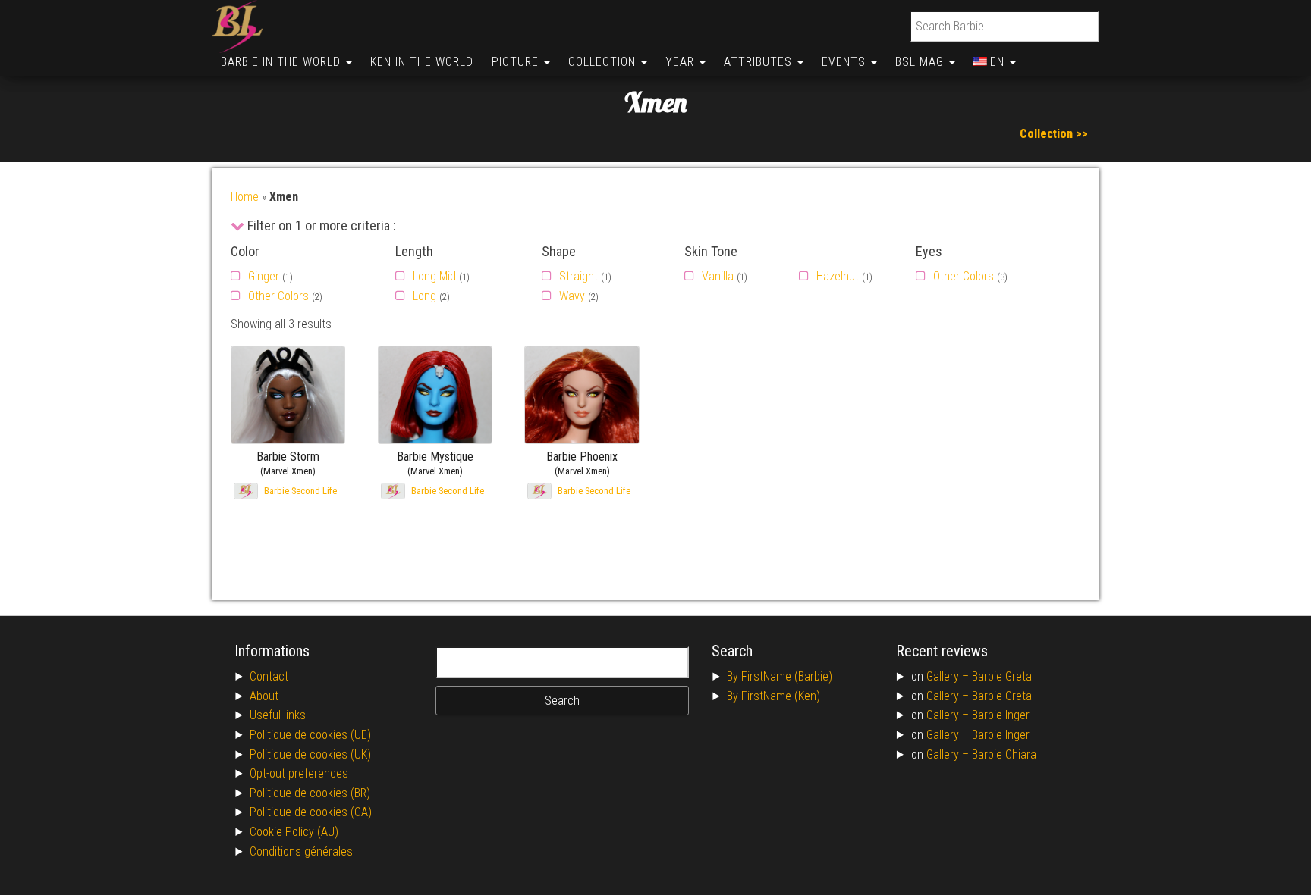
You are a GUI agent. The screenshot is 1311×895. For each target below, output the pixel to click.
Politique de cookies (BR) (310, 793)
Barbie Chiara (1004, 754)
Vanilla (718, 276)
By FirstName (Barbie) (779, 676)
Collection (604, 62)
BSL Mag (921, 62)
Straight (578, 276)
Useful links (278, 715)
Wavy (572, 296)
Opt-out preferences (299, 773)
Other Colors (278, 296)
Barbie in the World (282, 62)
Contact (269, 676)
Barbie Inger (1001, 715)
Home (245, 196)
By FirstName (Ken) (773, 696)
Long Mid (434, 276)
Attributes (760, 62)
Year (681, 62)
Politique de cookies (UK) (310, 754)
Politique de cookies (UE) (310, 735)
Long (424, 296)
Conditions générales (301, 851)
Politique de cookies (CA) (311, 812)
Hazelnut (837, 276)
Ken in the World (421, 62)
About (264, 696)
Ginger (263, 276)
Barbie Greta (1002, 676)
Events (845, 62)
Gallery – (949, 676)
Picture (517, 62)
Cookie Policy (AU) (294, 832)
